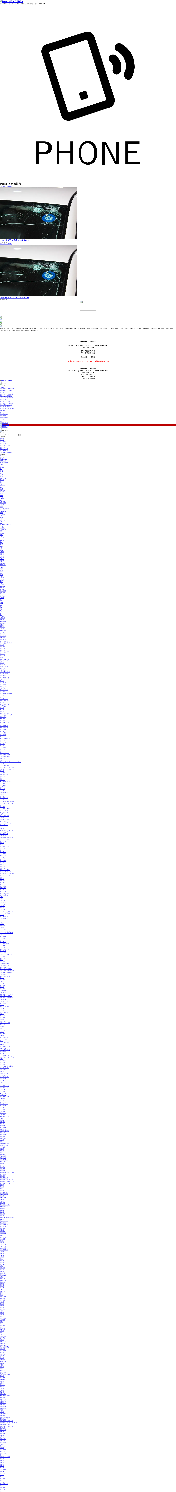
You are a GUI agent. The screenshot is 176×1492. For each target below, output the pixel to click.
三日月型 (2, 1114)
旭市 (1, 1294)
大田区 (2, 1230)
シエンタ (2, 783)
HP (1, 539)
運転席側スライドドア (6, 1421)
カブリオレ (3, 706)
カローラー (3, 717)
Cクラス (2, 520)
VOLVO (2, 596)
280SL (2, 457)
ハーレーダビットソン (6, 911)
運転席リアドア (4, 1419)
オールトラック (4, 700)
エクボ (2, 681)
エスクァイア (4, 684)
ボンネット (3, 1021)
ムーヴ (2, 1044)
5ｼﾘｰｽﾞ (2, 480)
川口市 (2, 1255)
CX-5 (1, 517)
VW (1, 599)
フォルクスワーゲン (6, 954)
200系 (2, 455)
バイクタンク (4, 450)
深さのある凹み (4, 1347)
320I (1, 471)
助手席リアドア (4, 1174)
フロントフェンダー (6, 976)
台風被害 (2, 1203)
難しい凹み (3, 1453)
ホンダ (2, 1014)
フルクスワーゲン (5, 963)
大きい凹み (3, 1222)
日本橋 (2, 1287)
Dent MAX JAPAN (6, 380)
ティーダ (2, 862)
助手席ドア (3, 1170)
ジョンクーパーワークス (7, 801)
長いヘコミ (3, 1446)
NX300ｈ (2, 563)
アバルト (2, 655)
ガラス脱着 (3, 735)
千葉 (1, 1188)
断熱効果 (2, 1282)
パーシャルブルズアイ (6, 933)
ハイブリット (4, 904)
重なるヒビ (3, 1430)
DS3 (1, 523)
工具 (1, 1258)
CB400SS (3, 503)
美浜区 (2, 1376)
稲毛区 (2, 1358)
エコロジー (3, 682)
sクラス (2, 589)
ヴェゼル (2, 1109)
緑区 (1, 1365)
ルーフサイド (4, 1087)
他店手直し (3, 1134)
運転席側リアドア (5, 1424)
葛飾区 (2, 1392)
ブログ (2, 421)
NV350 (2, 560)
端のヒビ (2, 1359)
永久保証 (2, 1325)
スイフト (2, 807)
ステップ (2, 817)
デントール (3, 877)
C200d (2, 498)
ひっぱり (2, 632)
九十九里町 (3, 1127)
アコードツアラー (5, 652)
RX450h (2, 579)
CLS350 (2, 510)
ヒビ (1, 934)
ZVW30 (2, 616)
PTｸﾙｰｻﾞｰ (3, 565)
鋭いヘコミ (3, 1439)
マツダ (2, 1032)
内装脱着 (2, 1154)
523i (1, 476)
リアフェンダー (4, 1064)
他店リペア (3, 1129)
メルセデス (3, 1048)
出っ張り (2, 1167)
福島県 (2, 1356)
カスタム (2, 702)
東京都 (2, 1303)
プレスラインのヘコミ (6, 994)
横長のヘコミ (4, 1316)
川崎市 (2, 1257)
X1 (1, 605)
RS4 (1, 573)
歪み (1, 1323)
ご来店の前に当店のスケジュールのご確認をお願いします (88, 361)
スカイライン (4, 810)
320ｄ (2, 473)
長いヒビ (2, 1444)
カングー (2, 720)
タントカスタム (4, 846)
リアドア (2, 1062)
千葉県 (2, 1195)
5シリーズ (3, 478)
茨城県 (2, 1390)
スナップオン (4, 825)
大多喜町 (2, 1228)
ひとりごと (3, 441)
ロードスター (4, 1102)
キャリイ (2, 744)
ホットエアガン (4, 1012)
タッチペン (3, 841)
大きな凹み (3, 1226)
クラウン (2, 751)
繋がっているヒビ (5, 1374)
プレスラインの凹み (6, 996)
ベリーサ (2, 1008)
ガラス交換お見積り (6, 406)
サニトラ (2, 776)
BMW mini (3, 490)
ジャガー (2, 796)
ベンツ (2, 1010)
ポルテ (2, 1026)
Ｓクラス (2, 1487)
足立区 (2, 1412)
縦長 (1, 1368)
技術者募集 (3, 415)
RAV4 (1, 569)
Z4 (1, 615)
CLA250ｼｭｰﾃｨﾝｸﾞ (5, 508)
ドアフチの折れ (4, 893)
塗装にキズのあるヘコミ (7, 1217)
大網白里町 (3, 1233)
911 (1, 482)
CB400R (2, 501)
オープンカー (4, 699)
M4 (1, 549)
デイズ (2, 864)
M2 (1, 547)
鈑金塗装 (2, 1433)
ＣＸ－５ (2, 1473)
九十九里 (2, 1125)
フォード (2, 958)
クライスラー (4, 749)
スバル (2, 826)
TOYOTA (2, 592)
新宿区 (2, 1284)
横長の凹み (3, 1318)
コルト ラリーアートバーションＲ (10, 762)
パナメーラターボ (5, 931)
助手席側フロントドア (6, 1179)
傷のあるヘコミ (4, 1143)
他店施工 (2, 1136)
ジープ (2, 805)
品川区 (2, 1212)
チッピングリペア (5, 445)
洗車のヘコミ (4, 1334)
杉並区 (2, 1302)
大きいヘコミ (4, 1221)
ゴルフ (2, 771)
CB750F (2, 504)
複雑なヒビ (3, 1406)
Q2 (1, 566)
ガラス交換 (3, 733)
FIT (1, 532)
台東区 (2, 1201)
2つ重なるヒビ (4, 462)
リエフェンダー (4, 1068)
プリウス (2, 988)
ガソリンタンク (4, 722)
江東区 (2, 1330)
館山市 (2, 1464)
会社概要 (2, 410)
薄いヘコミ (3, 1394)
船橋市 (2, 1383)
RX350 (2, 577)
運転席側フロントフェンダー (8, 1422)
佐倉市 (2, 1140)
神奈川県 (2, 1354)
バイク (2, 915)
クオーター (3, 747)
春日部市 (2, 1298)
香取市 (2, 1466)
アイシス (2, 634)
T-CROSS (3, 590)
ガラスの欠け (4, 727)
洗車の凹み (3, 1336)
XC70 (1, 613)
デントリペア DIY (5, 871)
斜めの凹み (3, 1280)
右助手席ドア (4, 1206)
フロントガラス (4, 965)
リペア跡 (2, 1075)
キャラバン (3, 742)
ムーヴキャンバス (5, 1046)
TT (1, 593)
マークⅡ (2, 1035)
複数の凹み (3, 1401)
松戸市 (2, 1307)
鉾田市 (2, 1435)
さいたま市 (3, 630)
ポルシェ (2, 1024)
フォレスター (4, 956)
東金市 (2, 1305)
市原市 (2, 1260)
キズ (1, 736)
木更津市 (2, 1300)
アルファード (4, 661)
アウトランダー (4, 641)
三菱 (1, 1118)
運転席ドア (3, 1415)
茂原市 (2, 1388)
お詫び (2, 625)
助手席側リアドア (5, 1183)
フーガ (2, 978)
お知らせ (2, 438)
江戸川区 (2, 1329)
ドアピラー (3, 891)
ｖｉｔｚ (2, 1489)
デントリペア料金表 (6, 396)
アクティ (2, 648)
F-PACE (2, 527)
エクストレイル (4, 677)
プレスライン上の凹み (6, 997)
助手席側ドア (4, 1177)
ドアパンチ (3, 889)
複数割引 (2, 1404)
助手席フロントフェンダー (7, 1172)
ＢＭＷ (2, 1471)
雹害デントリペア (5, 1457)
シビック (2, 787)
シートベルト (4, 792)
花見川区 (2, 1385)
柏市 (1, 1311)
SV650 (2, 587)
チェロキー (3, 853)
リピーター (3, 1069)
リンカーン (3, 1078)
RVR (1, 575)
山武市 (2, 1253)
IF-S (1, 542)
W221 (1, 602)
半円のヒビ (3, 1197)
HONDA (2, 537)
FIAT (1, 530)
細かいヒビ (3, 1361)
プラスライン (4, 985)
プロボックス (4, 1001)
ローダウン (3, 1100)
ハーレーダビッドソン (6, 913)
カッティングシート (6, 704)
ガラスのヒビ (4, 726)
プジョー (2, 983)
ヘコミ (2, 1005)
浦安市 (2, 1339)
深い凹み (2, 1343)
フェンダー (3, 952)
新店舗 (2, 1285)
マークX (2, 1033)
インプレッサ (4, 673)
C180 (1, 497)
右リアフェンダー (5, 1204)
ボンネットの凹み (5, 1023)
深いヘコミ (3, 1341)
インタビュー (4, 419)
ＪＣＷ (2, 1475)
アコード (2, 650)
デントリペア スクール (7, 873)
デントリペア (4, 392)
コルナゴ (2, 763)
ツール (2, 857)
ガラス (2, 724)
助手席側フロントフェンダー (8, 1181)
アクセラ (2, 646)
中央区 (2, 1123)
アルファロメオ (4, 659)
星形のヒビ (3, 1296)
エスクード (3, 686)
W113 (1, 600)
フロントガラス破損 (6, 972)
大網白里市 (3, 1231)
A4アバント (3, 485)
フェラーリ (3, 951)
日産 (1, 1289)
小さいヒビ (3, 1244)
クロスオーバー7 (5, 754)
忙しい (2, 1269)
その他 (2, 440)
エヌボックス (4, 690)
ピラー (2, 940)
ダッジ (2, 850)
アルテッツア (4, 657)
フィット (2, 945)
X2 (1, 606)
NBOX (2, 554)
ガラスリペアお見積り (6, 403)
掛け (1, 1276)
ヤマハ (2, 1053)
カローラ (2, 711)
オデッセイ (3, 695)
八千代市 (2, 1147)
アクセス (2, 412)
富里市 (2, 1242)
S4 (1, 583)
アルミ (2, 662)
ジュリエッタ (4, 798)
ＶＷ (1, 1491)
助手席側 (2, 1176)
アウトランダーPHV (6, 643)
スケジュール (4, 414)
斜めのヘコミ (4, 1278)
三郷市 (2, 1120)
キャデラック (4, 740)
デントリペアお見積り (6, 397)
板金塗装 (2, 1309)
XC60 (1, 612)
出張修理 (2, 1168)
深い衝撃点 (3, 1345)
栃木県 (2, 1312)
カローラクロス (4, 713)
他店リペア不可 (4, 1131)
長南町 (2, 1448)
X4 (1, 609)
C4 (1, 500)
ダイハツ (2, 848)
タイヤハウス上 (4, 839)
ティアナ (2, 859)
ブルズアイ (3, 979)
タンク (2, 843)
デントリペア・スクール (7, 408)
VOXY (2, 598)
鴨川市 (2, 1467)
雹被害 (2, 1460)
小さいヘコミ (4, 1246)
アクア (2, 644)
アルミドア (3, 664)
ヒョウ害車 (3, 936)
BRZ (1, 493)
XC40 (1, 610)
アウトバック (4, 639)
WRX (1, 603)
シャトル (2, 789)
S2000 (2, 580)
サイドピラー (4, 774)
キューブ (2, 745)
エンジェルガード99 (6, 693)
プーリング (3, 1003)
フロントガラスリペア (6, 967)
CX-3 (1, 515)
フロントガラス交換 (6, 452)
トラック (2, 880)
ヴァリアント (4, 1105)
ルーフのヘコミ (4, 1086)
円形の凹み (3, 1161)
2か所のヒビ (3, 459)
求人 (1, 1327)
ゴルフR (2, 772)
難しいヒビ (3, 1449)
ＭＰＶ (2, 1480)
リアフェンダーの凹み (6, 1066)
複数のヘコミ (4, 1399)
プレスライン (4, 992)
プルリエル (3, 990)
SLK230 (2, 586)
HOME (2, 387)
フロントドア (4, 974)
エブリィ (2, 691)
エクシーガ (3, 675)
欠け (1, 1321)
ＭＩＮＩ (2, 1478)
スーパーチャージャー (6, 837)
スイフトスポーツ (5, 808)
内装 (1, 1152)
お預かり (2, 626)
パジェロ (2, 927)
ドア (1, 884)
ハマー (2, 907)
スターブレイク (4, 816)
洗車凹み (2, 1338)
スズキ (2, 814)
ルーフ (2, 1084)
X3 (1, 607)
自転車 (2, 1381)
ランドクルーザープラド (7, 1057)
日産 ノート (4, 1291)
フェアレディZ (4, 949)
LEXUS (2, 546)
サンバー (2, 780)
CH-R (1, 505)
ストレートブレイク (6, 823)
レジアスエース (4, 1093)
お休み (2, 619)
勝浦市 (2, 1185)
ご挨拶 (2, 628)
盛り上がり (3, 1350)
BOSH (2, 491)
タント (2, 844)
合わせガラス (4, 1208)
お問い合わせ (4, 417)
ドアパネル (3, 888)
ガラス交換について (6, 405)
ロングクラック (4, 447)
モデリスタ (3, 1051)
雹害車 (2, 1458)
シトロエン (3, 785)
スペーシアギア (4, 832)
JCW (1, 543)
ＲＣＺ (2, 1485)
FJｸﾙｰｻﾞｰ (2, 533)
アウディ (2, 637)
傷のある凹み (4, 1145)
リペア (2, 1071)
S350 (1, 582)
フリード (2, 961)
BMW (1, 488)
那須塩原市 (3, 1428)
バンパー (2, 922)
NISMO (2, 556)
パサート (2, 925)
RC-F (1, 570)
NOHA (2, 559)
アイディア (3, 635)
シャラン (2, 790)
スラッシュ (3, 835)
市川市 (2, 1262)
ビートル (2, 938)
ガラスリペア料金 (5, 401)
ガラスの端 (3, 729)
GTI (1, 536)
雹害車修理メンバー (6, 390)
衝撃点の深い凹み (5, 1395)
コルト (2, 760)
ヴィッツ (2, 1107)
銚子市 (2, 1437)
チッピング (3, 855)
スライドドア (4, 834)
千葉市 (2, 1190)
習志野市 (2, 1377)
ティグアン (3, 861)
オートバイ (3, 697)
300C (1, 466)
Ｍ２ (1, 1476)
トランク (2, 882)
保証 (1, 1141)
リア (1, 1059)
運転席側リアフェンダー (7, 1426)
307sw (2, 467)
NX (1, 561)
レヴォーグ (3, 1095)
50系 (1, 475)
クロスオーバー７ (5, 756)
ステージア (3, 821)
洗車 (1, 1332)
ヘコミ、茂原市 (4, 1006)
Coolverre (3, 511)
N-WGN (2, 553)
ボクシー (2, 1015)
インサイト (3, 670)
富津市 (2, 1240)
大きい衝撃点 (4, 1224)
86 (1, 481)
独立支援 (2, 1349)
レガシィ (2, 1089)
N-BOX (2, 552)
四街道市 (2, 1213)
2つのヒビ (3, 460)
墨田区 (2, 1219)
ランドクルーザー (5, 1055)
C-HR (1, 496)
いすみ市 (2, 617)
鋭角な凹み (3, 1442)
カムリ (2, 708)
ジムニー (2, 794)
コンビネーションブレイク (7, 767)
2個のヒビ (3, 464)
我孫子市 (2, 1273)
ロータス (2, 1098)
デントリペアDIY (5, 870)
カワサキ (2, 718)
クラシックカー (4, 753)
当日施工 (2, 1267)
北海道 (2, 1186)
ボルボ (2, 1019)
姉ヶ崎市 (2, 1239)
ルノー (2, 1080)
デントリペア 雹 (5, 875)
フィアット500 (4, 943)
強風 (1, 1266)
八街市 (2, 1149)
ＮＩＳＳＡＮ (4, 1484)
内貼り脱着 (3, 1156)
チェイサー (3, 852)
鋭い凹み (2, 1440)
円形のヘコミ (4, 1159)
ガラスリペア (4, 399)
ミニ (1, 1041)
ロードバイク (4, 1104)
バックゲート (4, 918)
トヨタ (2, 879)
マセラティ (3, 1030)
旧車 (1, 1293)
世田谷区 (2, 1122)
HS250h (2, 540)
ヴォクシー (3, 1113)
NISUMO (2, 557)
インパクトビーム (5, 671)
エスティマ (3, 688)
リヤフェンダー (4, 1077)
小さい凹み (3, 1248)
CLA (1, 507)
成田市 (2, 1271)
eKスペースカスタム (6, 524)
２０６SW (3, 1469)
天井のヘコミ (4, 1237)
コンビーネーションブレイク (8, 769)
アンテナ (2, 668)
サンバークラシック (6, 781)
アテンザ (2, 653)
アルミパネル (4, 666)
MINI (1, 550)
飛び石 (2, 1462)
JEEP (1, 544)
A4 (1, 484)
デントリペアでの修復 (6, 394)
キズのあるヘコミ (5, 738)
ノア (1, 897)
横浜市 (2, 1314)
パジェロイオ (4, 929)
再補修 (2, 1163)
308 (1, 469)
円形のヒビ (3, 1158)
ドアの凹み (3, 886)
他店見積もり (4, 1138)
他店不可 (2, 1132)
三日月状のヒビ (4, 1116)
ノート (2, 898)
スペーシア (3, 828)
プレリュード (4, 999)
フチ (1, 960)
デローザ (2, 866)
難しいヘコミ (4, 1451)
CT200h (2, 514)
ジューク (2, 799)
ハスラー (2, 906)
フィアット (3, 942)
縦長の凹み (3, 1372)
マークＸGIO (4, 1037)
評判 (1, 1410)
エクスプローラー (5, 679)
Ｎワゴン (2, 1482)
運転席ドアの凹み (5, 1417)
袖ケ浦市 (2, 1397)
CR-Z (1, 513)
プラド (2, 987)
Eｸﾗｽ (1, 526)
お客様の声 (3, 621)
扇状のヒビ (3, 1275)
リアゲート (3, 1060)
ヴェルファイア (4, 1111)
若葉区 (2, 1386)
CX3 (1, 518)
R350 (1, 567)
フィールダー (4, 947)
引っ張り (2, 1264)
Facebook (3, 529)
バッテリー (3, 920)
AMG (1, 487)
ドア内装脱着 (4, 895)
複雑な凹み (3, 1408)
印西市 (2, 1199)
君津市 (2, 1210)
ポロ (1, 1028)
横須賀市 (2, 1320)
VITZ (1, 595)
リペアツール (4, 1073)
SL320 (2, 584)
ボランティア (4, 1017)
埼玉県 (2, 1215)
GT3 (1, 535)
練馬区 (2, 1367)
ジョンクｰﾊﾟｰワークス (6, 803)
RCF (1, 572)
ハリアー (2, 909)
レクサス (2, 1091)
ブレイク (2, 981)
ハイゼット (3, 902)
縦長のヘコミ (4, 1370)
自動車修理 (3, 1379)
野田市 (2, 1431)
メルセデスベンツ (5, 1050)
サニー (2, 778)
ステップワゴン (4, 819)
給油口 (2, 1363)
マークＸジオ (4, 1039)
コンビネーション (5, 765)
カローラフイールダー (6, 715)
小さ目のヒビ (4, 1249)
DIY (1, 521)
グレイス (2, 758)
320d (1, 470)
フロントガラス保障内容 (7, 970)
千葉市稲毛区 (4, 1192)
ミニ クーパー (4, 1042)
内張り (2, 1150)
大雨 (1, 1235)
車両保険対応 (4, 1413)
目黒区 (2, 1352)
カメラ (2, 709)
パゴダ (2, 924)
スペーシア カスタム (6, 830)
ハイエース (3, 900)
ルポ (1, 1082)
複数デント (3, 1403)
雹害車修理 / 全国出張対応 (7, 388)
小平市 (2, 1251)
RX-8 (1, 576)
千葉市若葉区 (4, 1194)
